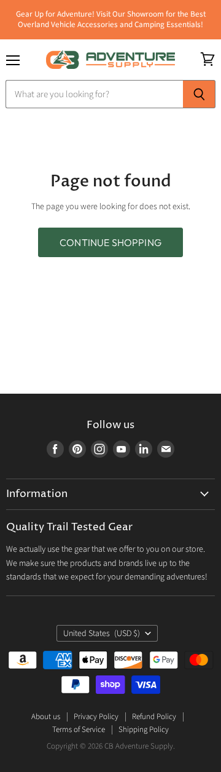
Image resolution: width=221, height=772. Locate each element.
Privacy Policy (96, 716)
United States (101, 633)
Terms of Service (78, 729)
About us (45, 716)
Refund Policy (154, 716)
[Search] (199, 94)
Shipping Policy (143, 729)
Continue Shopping (110, 242)
